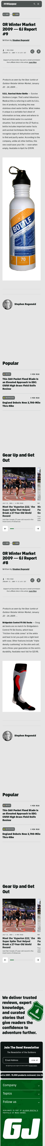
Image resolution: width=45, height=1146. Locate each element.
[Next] (38, 528)
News (16, 14)
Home (7, 14)
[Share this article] (32, 51)
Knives (8, 374)
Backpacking (10, 398)
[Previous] (5, 528)
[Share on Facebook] (39, 51)
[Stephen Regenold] (7, 304)
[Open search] (34, 4)
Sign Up (34, 1060)
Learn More (32, 62)
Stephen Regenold (25, 304)
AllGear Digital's (30, 1110)
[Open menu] (37, 4)
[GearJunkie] (10, 4)
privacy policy (33, 1065)
